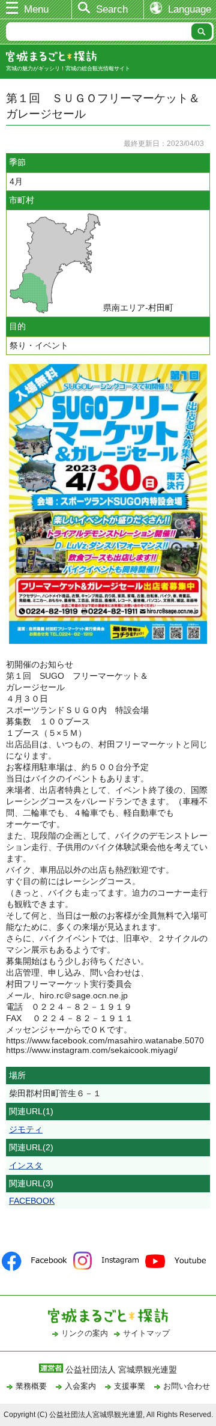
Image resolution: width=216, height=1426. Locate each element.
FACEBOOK (32, 1201)
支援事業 (129, 1386)
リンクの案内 (84, 1333)
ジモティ (26, 1129)
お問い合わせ (186, 1386)
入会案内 (80, 1386)
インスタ (26, 1165)
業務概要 (31, 1386)
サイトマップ (146, 1333)
